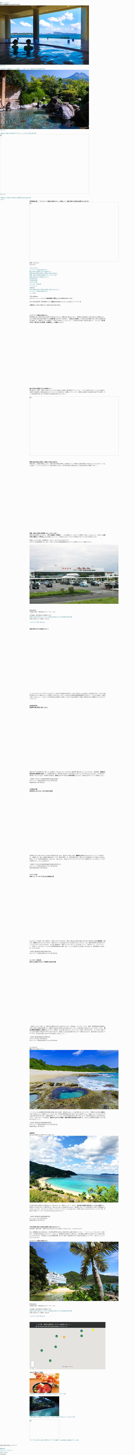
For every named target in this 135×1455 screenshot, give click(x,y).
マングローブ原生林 (35, 284)
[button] (67, 326)
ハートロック (33, 286)
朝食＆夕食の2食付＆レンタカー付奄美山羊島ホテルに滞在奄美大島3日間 (51, 617)
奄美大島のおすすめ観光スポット (39, 277)
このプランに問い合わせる (37, 622)
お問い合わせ (4, 1452)
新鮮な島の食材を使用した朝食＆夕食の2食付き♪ (44, 273)
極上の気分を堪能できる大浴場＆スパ (40, 271)
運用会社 (2, 1448)
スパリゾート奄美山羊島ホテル (39, 270)
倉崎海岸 (32, 288)
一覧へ (2, 199)
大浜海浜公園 (33, 280)
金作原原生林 (33, 279)
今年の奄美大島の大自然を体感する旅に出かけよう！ (45, 289)
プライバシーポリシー (6, 1450)
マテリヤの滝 (33, 282)
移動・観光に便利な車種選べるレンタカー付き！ (44, 275)
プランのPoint (34, 268)
